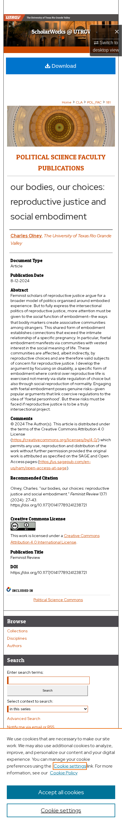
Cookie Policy (63, 773)
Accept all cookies (61, 792)
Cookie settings (70, 766)
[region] (61, 776)
